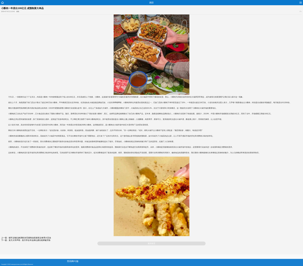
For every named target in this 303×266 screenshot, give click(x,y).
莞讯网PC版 (72, 261)
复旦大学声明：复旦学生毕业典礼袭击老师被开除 (29, 240)
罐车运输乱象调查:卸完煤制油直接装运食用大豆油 (30, 238)
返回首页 (151, 243)
